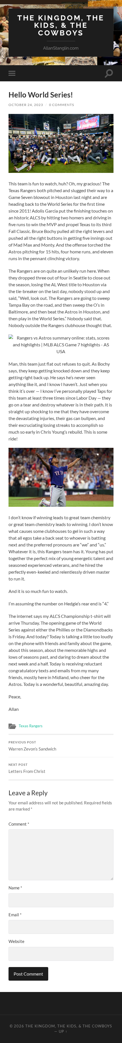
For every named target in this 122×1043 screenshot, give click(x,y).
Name (15, 887)
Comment (19, 823)
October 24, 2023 (26, 105)
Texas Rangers (31, 726)
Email (15, 914)
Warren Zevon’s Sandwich (32, 746)
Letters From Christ (27, 768)
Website (16, 941)
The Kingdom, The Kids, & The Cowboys (60, 25)
